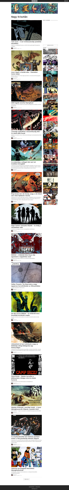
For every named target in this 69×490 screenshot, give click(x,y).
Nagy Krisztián (15, 78)
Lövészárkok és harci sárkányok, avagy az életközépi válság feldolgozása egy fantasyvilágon (24, 345)
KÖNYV (14, 231)
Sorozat (14, 260)
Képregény (14, 48)
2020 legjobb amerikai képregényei (22, 103)
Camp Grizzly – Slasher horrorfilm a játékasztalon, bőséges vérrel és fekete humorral (23, 378)
